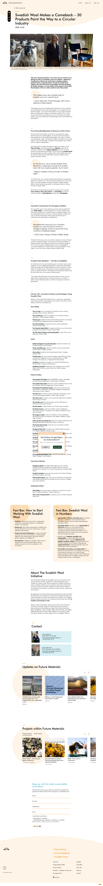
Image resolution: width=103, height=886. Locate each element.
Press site (79, 867)
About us (79, 870)
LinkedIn (4, 866)
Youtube (4, 869)
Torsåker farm (53, 217)
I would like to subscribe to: (39, 816)
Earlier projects (38, 733)
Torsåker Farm (61, 857)
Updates (79, 862)
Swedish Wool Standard (48, 265)
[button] (100, 884)
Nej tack (45, 447)
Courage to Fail (57, 873)
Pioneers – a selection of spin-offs (62, 870)
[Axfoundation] (12, 3)
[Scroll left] (85, 672)
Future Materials (32, 762)
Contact (79, 873)
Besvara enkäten (57, 447)
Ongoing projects (27, 733)
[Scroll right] (88, 672)
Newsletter (79, 864)
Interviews (55, 862)
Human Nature (57, 867)
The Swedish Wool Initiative (49, 137)
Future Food (25, 762)
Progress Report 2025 (59, 864)
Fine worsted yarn (38, 315)
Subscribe (35, 826)
